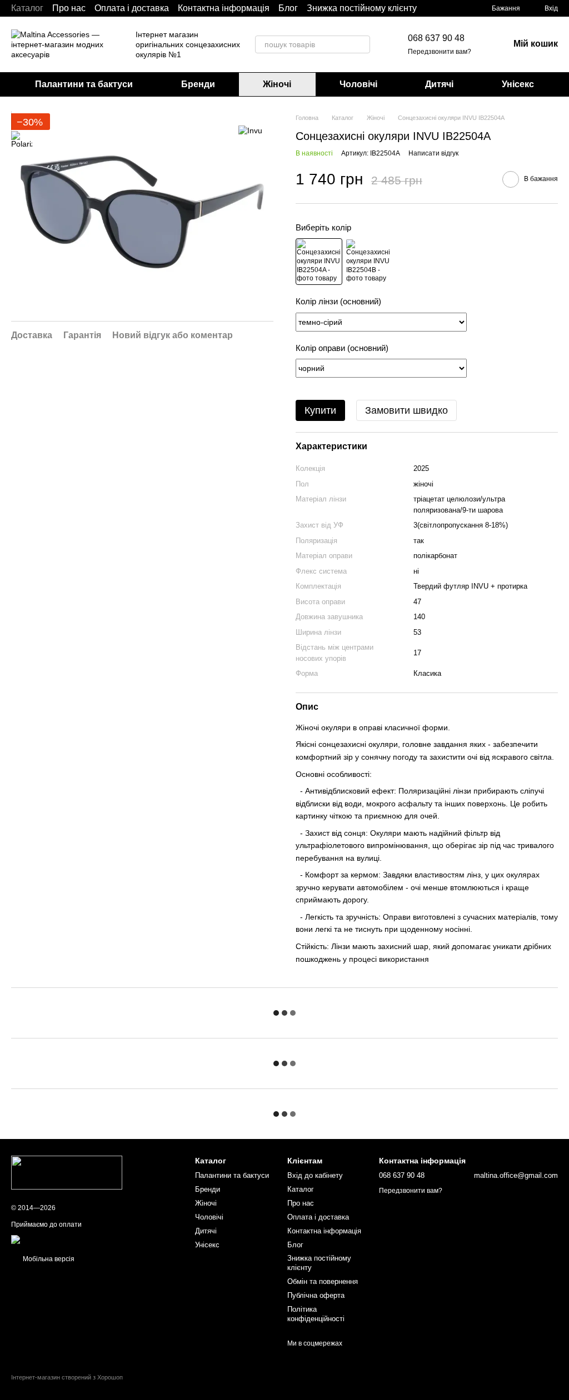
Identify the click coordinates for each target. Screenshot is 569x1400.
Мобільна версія (47, 1259)
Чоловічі (358, 84)
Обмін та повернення (322, 1281)
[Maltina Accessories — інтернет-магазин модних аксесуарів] (66, 1172)
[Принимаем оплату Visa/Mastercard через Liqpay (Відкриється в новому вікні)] (92, 1239)
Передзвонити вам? (439, 52)
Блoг (288, 8)
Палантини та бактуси (84, 84)
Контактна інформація (223, 8)
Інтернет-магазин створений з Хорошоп (67, 1377)
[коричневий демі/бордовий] (368, 261)
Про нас (69, 8)
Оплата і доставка (131, 8)
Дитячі (439, 84)
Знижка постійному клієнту (362, 8)
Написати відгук (433, 153)
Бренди (198, 84)
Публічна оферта (316, 1295)
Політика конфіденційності (316, 1314)
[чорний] (319, 261)
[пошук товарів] (361, 44)
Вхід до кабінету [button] (315, 1175)
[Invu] (250, 130)
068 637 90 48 (436, 38)
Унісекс (518, 84)
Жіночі (277, 84)
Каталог (27, 8)
